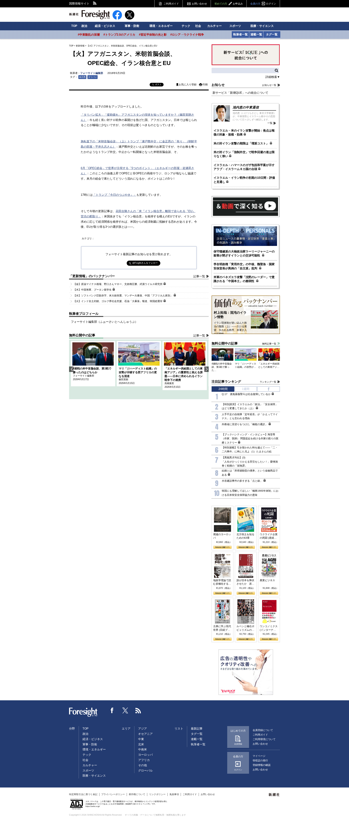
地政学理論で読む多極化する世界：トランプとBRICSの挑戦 (222, 582)
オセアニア (145, 733)
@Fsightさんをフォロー (145, 263)
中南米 (142, 749)
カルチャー (214, 25)
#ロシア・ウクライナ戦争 (187, 34)
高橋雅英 (169, 383)
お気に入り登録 (187, 84)
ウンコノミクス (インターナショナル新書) (269, 628)
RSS (95, 3)
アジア (142, 728)
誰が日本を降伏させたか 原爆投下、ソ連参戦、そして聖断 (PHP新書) (245, 582)
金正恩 (82, 77)
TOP (74, 25)
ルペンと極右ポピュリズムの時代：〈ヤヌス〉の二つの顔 (245, 628)
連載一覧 (256, 34)
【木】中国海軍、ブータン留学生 (92, 289)
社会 (198, 25)
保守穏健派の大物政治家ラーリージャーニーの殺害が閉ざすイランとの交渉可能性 (244, 253)
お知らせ (218, 85)
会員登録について (263, 730)
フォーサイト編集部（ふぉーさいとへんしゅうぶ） (104, 321)
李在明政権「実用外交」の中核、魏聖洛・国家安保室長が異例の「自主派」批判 (244, 266)
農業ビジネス (267, 580)
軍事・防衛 (132, 25)
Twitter (125, 710)
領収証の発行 (260, 760)
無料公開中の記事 (82, 335)
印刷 (205, 84)
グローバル (145, 770)
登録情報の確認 (261, 765)
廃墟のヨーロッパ (222, 536)
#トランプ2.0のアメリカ (119, 34)
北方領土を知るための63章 (245, 536)
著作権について (137, 794)
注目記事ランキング (226, 381)
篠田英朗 (123, 379)
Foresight (83, 712)
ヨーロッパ (145, 754)
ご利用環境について (264, 739)
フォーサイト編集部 (91, 73)
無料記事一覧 (269, 343)
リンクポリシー (157, 794)
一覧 (269, 123)
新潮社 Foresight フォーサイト (89, 14)
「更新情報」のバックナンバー (92, 276)
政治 (84, 25)
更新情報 (80, 45)
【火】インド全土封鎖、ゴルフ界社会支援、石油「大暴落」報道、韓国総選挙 (118, 301)
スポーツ (235, 25)
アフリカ (144, 760)
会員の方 (263, 3)
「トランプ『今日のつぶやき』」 (114, 194)
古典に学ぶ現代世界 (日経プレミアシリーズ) (222, 628)
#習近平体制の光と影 (153, 34)
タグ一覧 (272, 34)
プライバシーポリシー (113, 794)
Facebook (112, 710)
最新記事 (196, 728)
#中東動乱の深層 (89, 34)
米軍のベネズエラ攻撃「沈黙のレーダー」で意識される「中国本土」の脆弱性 (244, 279)
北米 (141, 744)
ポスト (158, 84)
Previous (71, 369)
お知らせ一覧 (269, 85)
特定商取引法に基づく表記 (83, 794)
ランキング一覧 (268, 381)
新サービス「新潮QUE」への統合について (240, 92)
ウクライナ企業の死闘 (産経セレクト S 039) (269, 536)
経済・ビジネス (105, 25)
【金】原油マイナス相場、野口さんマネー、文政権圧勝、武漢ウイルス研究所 (118, 284)
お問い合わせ (199, 3)
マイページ (259, 755)
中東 (141, 739)
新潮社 (274, 795)
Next (206, 369)
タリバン (92, 77)
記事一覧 (199, 276)
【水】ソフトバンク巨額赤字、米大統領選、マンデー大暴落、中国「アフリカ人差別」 (123, 295)
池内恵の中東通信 (246, 107)
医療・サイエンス (262, 25)
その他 (142, 765)
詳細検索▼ (272, 76)
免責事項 (174, 794)
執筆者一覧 (240, 34)
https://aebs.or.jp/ (92, 806)
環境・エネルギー (161, 25)
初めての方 (228, 3)
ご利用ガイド (171, 3)
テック (186, 25)
